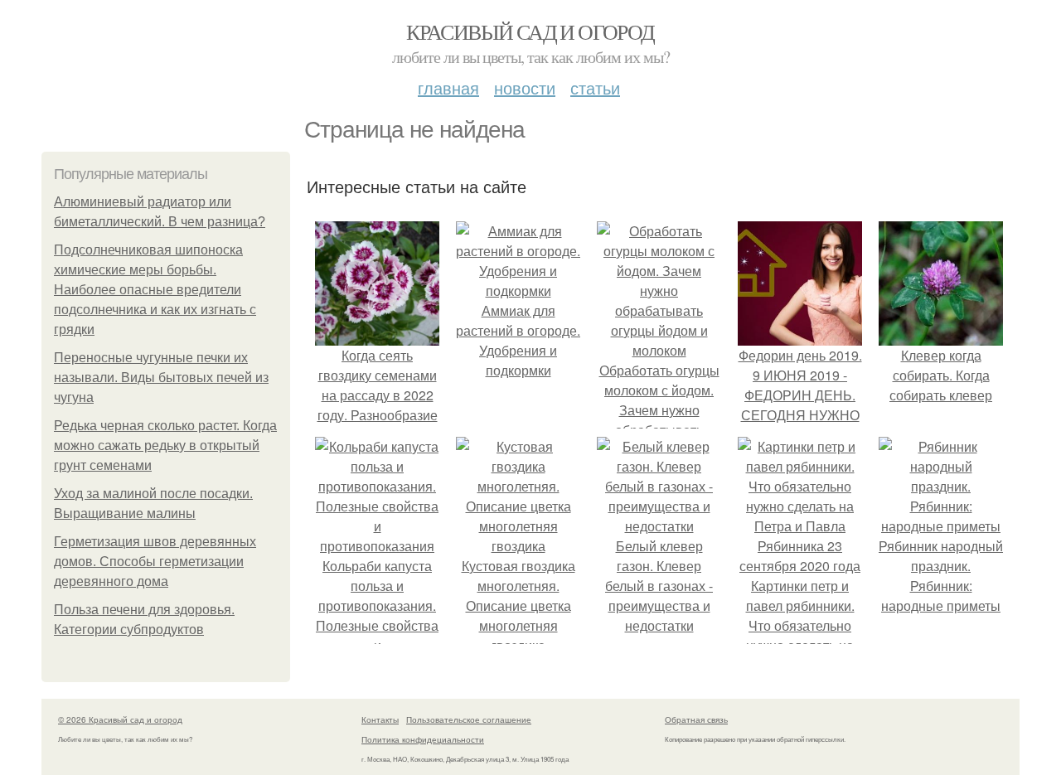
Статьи (595, 87)
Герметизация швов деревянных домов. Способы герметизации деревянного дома (155, 562)
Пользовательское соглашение (468, 719)
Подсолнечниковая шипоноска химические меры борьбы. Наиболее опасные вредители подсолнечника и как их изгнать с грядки (155, 290)
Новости (524, 87)
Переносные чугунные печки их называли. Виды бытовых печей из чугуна (161, 377)
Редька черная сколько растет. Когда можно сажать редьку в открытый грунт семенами (165, 445)
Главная (448, 87)
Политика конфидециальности (422, 739)
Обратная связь (696, 719)
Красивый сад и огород (530, 31)
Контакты (380, 719)
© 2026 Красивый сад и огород (120, 719)
